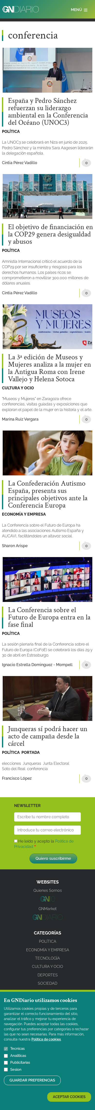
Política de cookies (46, 1039)
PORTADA (30, 752)
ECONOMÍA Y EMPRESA (24, 514)
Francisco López (17, 778)
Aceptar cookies (69, 1097)
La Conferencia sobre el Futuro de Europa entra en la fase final (49, 618)
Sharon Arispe (15, 545)
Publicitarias (20, 1062)
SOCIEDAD (47, 983)
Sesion (15, 1069)
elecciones (11, 763)
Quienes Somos (47, 890)
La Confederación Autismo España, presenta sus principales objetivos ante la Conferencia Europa (47, 494)
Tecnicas (17, 1048)
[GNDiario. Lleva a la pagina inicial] (20, 9)
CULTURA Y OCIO (18, 388)
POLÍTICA (11, 131)
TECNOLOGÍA (47, 958)
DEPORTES (48, 975)
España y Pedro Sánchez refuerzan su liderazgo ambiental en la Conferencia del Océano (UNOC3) (48, 112)
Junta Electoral (56, 763)
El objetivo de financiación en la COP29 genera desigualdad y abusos (50, 235)
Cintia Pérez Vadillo (19, 162)
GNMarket (47, 908)
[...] (47, 900)
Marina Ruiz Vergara (20, 419)
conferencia (37, 768)
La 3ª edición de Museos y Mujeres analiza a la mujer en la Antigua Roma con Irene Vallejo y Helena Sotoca (49, 368)
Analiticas (18, 1055)
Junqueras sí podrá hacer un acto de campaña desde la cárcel (47, 736)
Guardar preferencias (32, 1080)
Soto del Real (13, 768)
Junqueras (32, 763)
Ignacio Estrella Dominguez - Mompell (37, 664)
